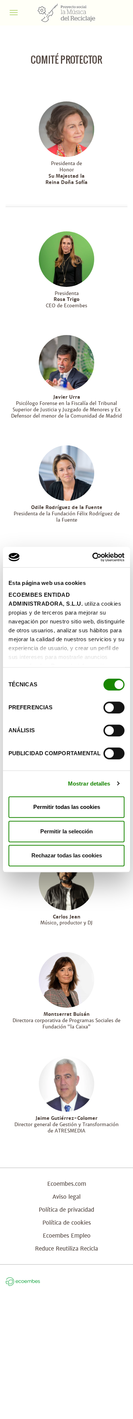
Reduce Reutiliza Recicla (66, 1248)
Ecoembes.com (66, 1183)
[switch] (114, 707)
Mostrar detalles (89, 783)
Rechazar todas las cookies (66, 855)
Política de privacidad (66, 1209)
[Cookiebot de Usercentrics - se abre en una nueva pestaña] (94, 557)
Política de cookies (66, 1222)
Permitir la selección (66, 831)
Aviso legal (66, 1196)
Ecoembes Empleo (67, 1235)
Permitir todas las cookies (66, 807)
